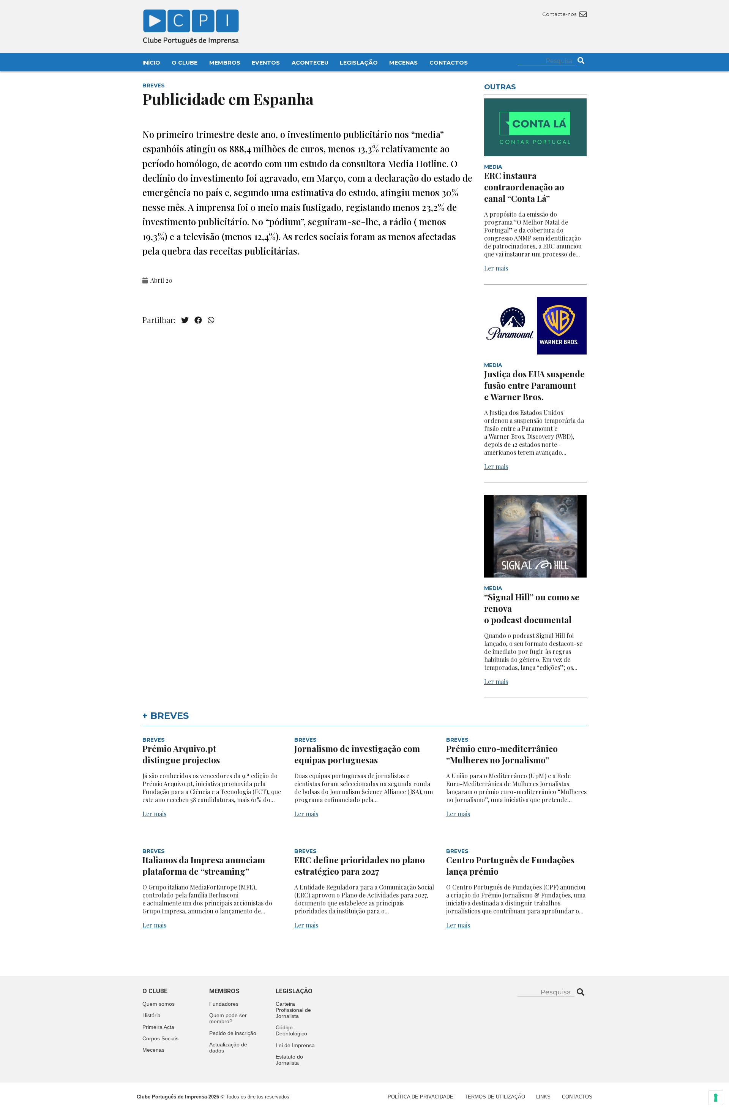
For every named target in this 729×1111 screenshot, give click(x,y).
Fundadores (223, 1004)
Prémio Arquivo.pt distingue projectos (182, 754)
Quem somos (158, 1004)
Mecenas (403, 62)
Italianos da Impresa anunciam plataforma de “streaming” (203, 865)
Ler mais (496, 268)
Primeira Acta (158, 1027)
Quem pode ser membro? (228, 1018)
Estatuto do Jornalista (289, 1060)
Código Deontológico (291, 1030)
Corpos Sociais (160, 1038)
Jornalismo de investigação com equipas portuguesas (357, 754)
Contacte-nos (560, 14)
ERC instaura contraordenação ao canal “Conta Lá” (524, 187)
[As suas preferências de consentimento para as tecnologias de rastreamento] (715, 1097)
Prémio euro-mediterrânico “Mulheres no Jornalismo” (502, 754)
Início (151, 62)
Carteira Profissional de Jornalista (293, 1010)
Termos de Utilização (495, 1097)
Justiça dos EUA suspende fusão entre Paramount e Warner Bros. (534, 385)
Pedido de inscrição (232, 1033)
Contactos (448, 62)
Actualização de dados (228, 1047)
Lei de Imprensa (295, 1045)
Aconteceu (310, 62)
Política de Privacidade (420, 1097)
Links (543, 1097)
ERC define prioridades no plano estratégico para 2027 (359, 865)
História (151, 1015)
